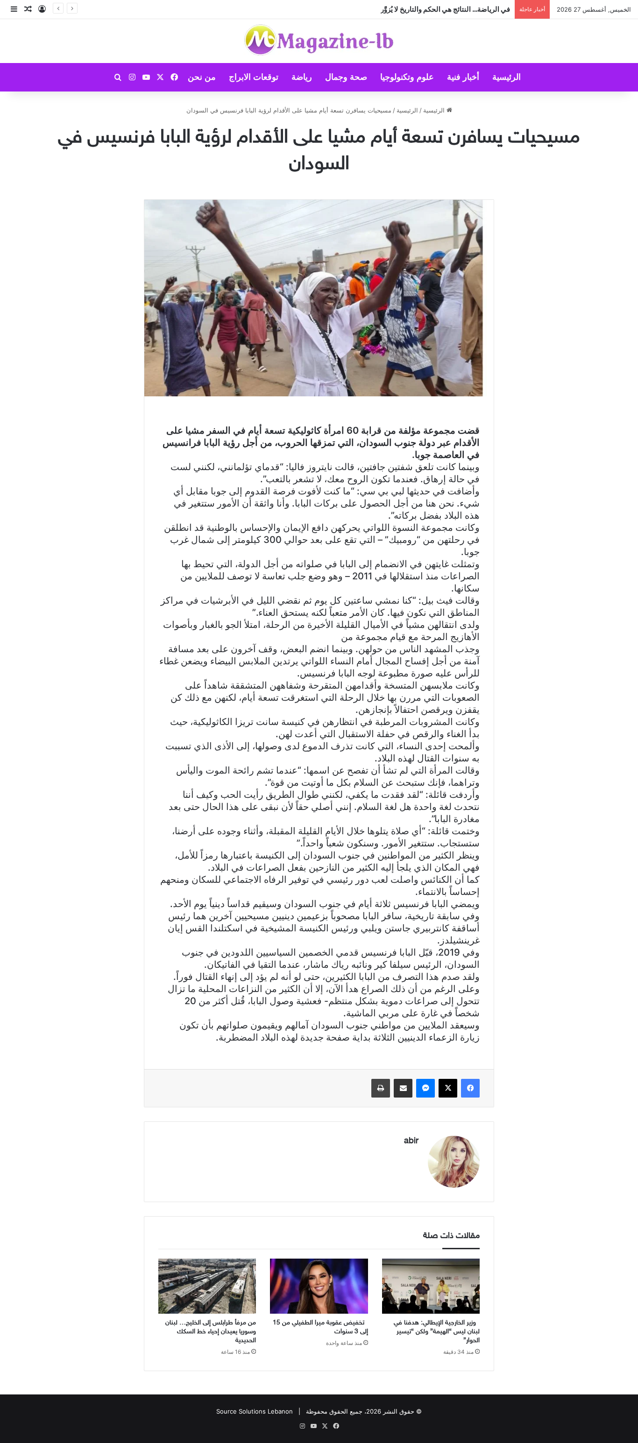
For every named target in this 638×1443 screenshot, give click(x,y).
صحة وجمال (346, 77)
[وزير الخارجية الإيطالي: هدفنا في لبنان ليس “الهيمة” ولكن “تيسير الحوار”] (431, 1286)
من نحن (202, 77)
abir (411, 1141)
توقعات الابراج (253, 77)
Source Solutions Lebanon (254, 1411)
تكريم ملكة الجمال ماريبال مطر (465, 9)
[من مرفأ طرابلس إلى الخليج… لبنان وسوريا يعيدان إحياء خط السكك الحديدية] (207, 1286)
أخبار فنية (463, 77)
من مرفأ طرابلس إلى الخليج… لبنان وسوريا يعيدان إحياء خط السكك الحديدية (210, 1331)
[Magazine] (319, 41)
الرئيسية (506, 77)
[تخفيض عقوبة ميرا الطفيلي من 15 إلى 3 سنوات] (319, 1286)
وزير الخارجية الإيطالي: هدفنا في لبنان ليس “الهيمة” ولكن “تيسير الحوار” (437, 1331)
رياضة (301, 77)
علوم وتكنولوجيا (407, 77)
